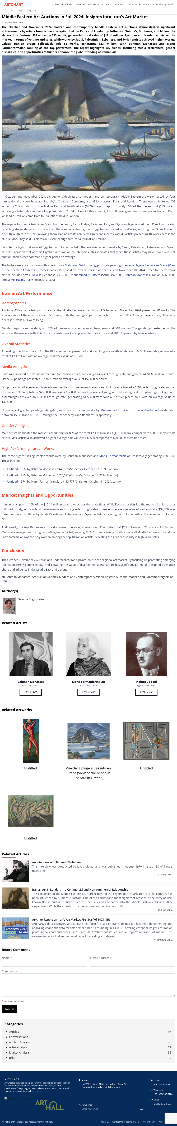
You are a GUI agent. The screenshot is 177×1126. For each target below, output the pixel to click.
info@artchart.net (162, 1103)
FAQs (160, 1121)
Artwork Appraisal (162, 4)
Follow (30, 692)
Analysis (119, 4)
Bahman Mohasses (137, 275)
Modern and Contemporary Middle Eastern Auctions (93, 577)
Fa (11, 10)
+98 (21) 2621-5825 (163, 1084)
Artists (55, 4)
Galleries (80, 4)
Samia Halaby (16, 280)
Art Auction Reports (45, 577)
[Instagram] (172, 1121)
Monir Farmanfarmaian (115, 456)
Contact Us (117, 1121)
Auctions (67, 4)
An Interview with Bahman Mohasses (56, 862)
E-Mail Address (101, 958)
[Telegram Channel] (167, 1121)
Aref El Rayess (32, 275)
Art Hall (48, 1121)
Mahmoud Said (75, 265)
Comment (9, 971)
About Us (105, 1121)
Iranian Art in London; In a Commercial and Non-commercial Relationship (80, 889)
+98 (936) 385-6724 (163, 1094)
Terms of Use (132, 1121)
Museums (93, 4)
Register (32, 10)
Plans (146, 4)
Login (21, 10)
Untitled (12, 469)
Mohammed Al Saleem (85, 275)
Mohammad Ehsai (112, 410)
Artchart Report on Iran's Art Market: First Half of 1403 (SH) (71, 919)
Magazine (135, 4)
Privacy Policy (148, 1121)
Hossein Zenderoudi (145, 410)
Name (7, 958)
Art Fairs (107, 4)
